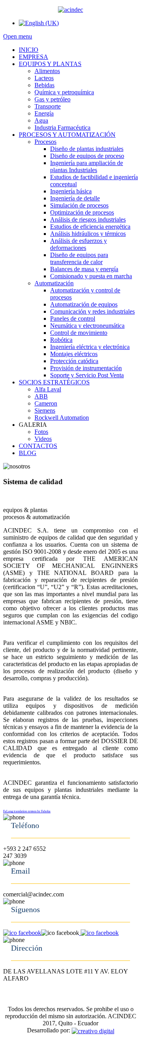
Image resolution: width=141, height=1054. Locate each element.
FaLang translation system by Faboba (27, 811)
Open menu (17, 36)
